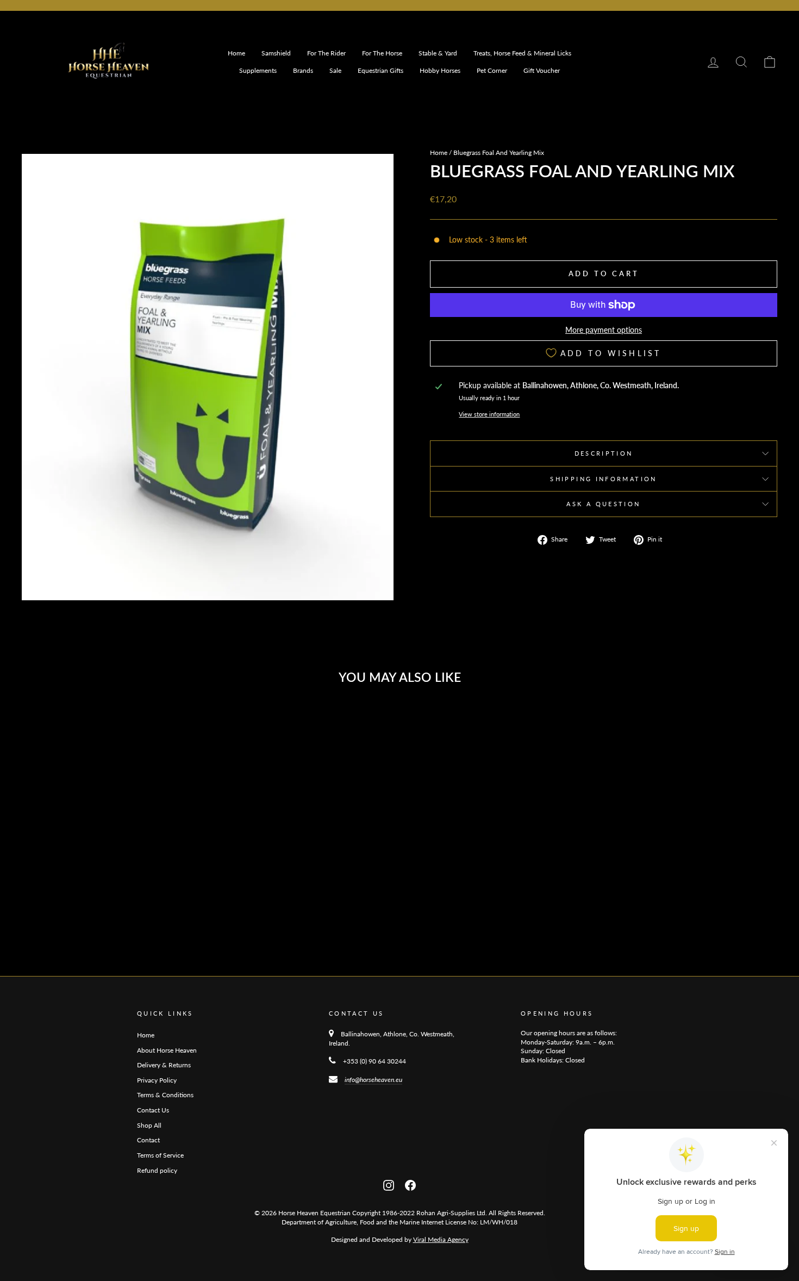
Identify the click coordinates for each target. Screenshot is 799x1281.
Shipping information (603, 478)
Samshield (276, 53)
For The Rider (326, 53)
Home (236, 53)
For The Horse (382, 53)
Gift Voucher (541, 70)
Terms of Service (160, 1155)
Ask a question (603, 503)
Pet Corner (492, 70)
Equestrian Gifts (380, 70)
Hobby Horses (440, 70)
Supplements (258, 70)
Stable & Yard (438, 53)
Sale (335, 70)
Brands (303, 70)
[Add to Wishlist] (190, 722)
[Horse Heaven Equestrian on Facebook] (410, 1184)
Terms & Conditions (165, 1095)
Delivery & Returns (164, 1065)
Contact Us (153, 1110)
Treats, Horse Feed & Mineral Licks (522, 53)
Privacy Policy (157, 1080)
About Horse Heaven (167, 1050)
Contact (148, 1140)
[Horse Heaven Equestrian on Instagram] (388, 1184)
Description (604, 453)
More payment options (603, 329)
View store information (489, 414)
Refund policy (157, 1170)
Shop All (149, 1125)
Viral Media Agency (441, 1239)
